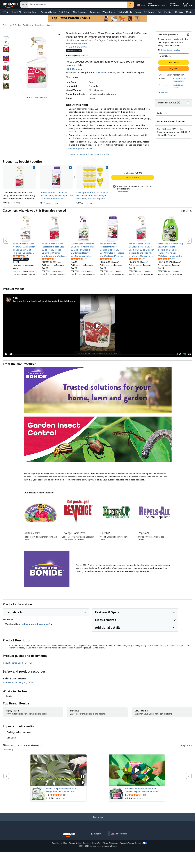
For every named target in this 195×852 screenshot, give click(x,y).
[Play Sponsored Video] (136, 770)
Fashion (168, 12)
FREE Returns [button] (73, 69)
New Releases (80, 12)
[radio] (6, 40)
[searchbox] (77, 4)
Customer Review (21, 301)
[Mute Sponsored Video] (82, 782)
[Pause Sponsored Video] (82, 777)
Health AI (16, 12)
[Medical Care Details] (38, 12)
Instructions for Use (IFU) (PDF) (18, 663)
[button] (6, 12)
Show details (122, 191)
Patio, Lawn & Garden (12, 25)
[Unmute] (189, 354)
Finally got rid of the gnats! (44, 301)
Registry (179, 12)
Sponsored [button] (7, 750)
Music (189, 12)
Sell (159, 12)
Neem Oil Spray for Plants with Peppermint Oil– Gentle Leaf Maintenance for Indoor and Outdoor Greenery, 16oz (64, 790)
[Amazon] (10, 4)
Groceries (94, 12)
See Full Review (67, 301)
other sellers (102, 72)
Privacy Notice (75, 843)
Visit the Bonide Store (76, 43)
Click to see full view (37, 97)
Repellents (39, 25)
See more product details (80, 148)
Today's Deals (125, 12)
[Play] (5, 354)
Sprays (49, 25)
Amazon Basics (48, 12)
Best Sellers (64, 12)
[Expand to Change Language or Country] (144, 5)
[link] (56, 177)
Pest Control (28, 25)
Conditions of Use (59, 843)
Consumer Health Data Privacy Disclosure (100, 843)
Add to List (162, 113)
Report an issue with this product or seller (90, 154)
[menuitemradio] (184, 354)
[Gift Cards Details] (155, 12)
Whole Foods (109, 12)
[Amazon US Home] (69, 835)
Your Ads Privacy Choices (130, 843)
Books (138, 12)
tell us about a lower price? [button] (36, 624)
